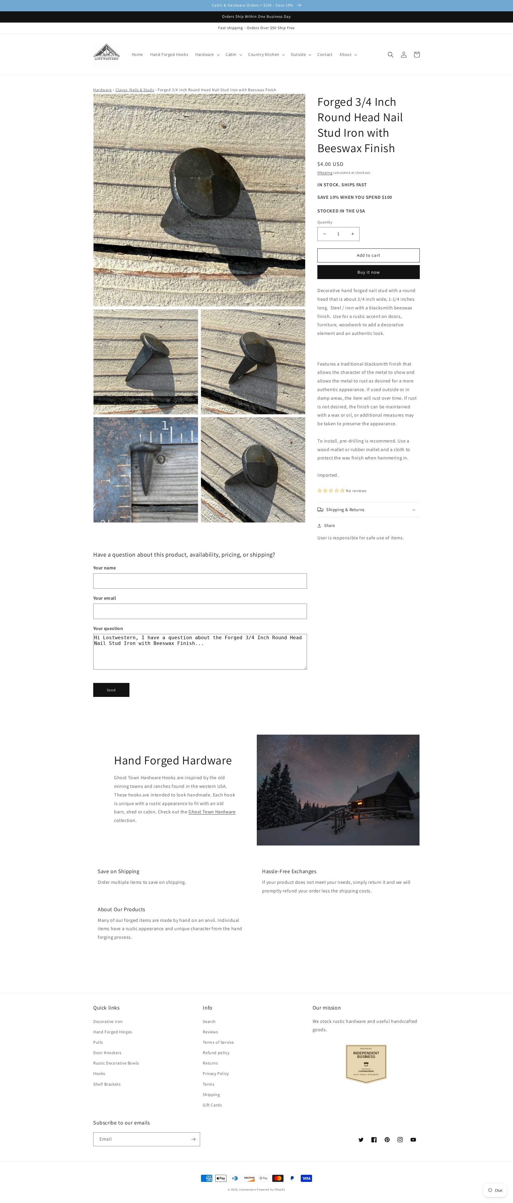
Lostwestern (247, 1189)
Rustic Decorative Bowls (116, 1063)
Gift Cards (212, 1105)
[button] (207, 54)
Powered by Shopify (271, 1189)
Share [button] (329, 525)
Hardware (102, 89)
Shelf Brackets (107, 1084)
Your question (108, 628)
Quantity (324, 222)
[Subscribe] (193, 1139)
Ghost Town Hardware (212, 812)
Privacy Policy (216, 1073)
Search (209, 1021)
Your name (104, 568)
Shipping (324, 172)
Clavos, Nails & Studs (134, 89)
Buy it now (368, 272)
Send (111, 690)
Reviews (210, 1031)
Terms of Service (218, 1042)
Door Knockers (107, 1052)
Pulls (98, 1042)
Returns (210, 1063)
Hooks (99, 1073)
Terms (208, 1084)
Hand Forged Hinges (112, 1031)
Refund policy (216, 1052)
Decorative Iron (108, 1021)
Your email (104, 598)
